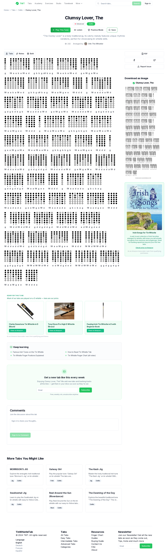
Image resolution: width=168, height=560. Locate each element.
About (94, 550)
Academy (38, 3)
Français (19, 548)
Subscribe (85, 390)
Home (6, 10)
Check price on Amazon (144, 248)
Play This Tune (62, 30)
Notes (21, 54)
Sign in (148, 3)
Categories (66, 547)
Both (32, 54)
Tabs (30, 3)
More (78, 3)
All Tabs (64, 535)
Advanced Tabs (68, 544)
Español (19, 551)
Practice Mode (97, 30)
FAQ (93, 547)
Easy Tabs (65, 538)
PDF (145, 54)
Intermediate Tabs (69, 541)
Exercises (49, 3)
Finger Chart (97, 535)
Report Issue (145, 66)
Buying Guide (97, 541)
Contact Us (96, 544)
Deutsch (19, 545)
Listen (79, 30)
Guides (94, 538)
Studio (58, 3)
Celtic (20, 10)
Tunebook (68, 3)
